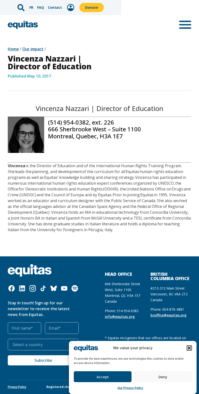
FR (31, 7)
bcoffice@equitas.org (168, 315)
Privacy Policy (17, 387)
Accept (103, 376)
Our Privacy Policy (130, 388)
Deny (162, 376)
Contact (55, 7)
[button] (189, 348)
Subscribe (43, 360)
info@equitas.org (120, 316)
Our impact (32, 49)
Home (13, 49)
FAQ (40, 7)
